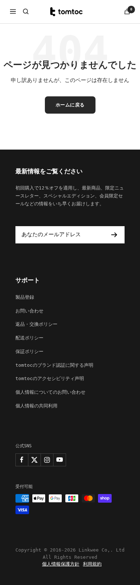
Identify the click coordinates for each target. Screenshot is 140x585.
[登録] (114, 234)
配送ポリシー (29, 338)
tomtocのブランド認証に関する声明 (54, 365)
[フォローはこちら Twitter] (34, 459)
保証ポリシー (29, 351)
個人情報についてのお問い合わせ (50, 392)
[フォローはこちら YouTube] (59, 459)
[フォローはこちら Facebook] (21, 459)
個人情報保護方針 (60, 564)
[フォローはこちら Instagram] (47, 459)
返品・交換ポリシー (36, 324)
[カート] (127, 11)
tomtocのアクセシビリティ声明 (49, 378)
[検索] (26, 11)
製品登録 (24, 297)
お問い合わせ (29, 311)
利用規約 (92, 564)
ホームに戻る (70, 105)
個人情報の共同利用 (36, 405)
